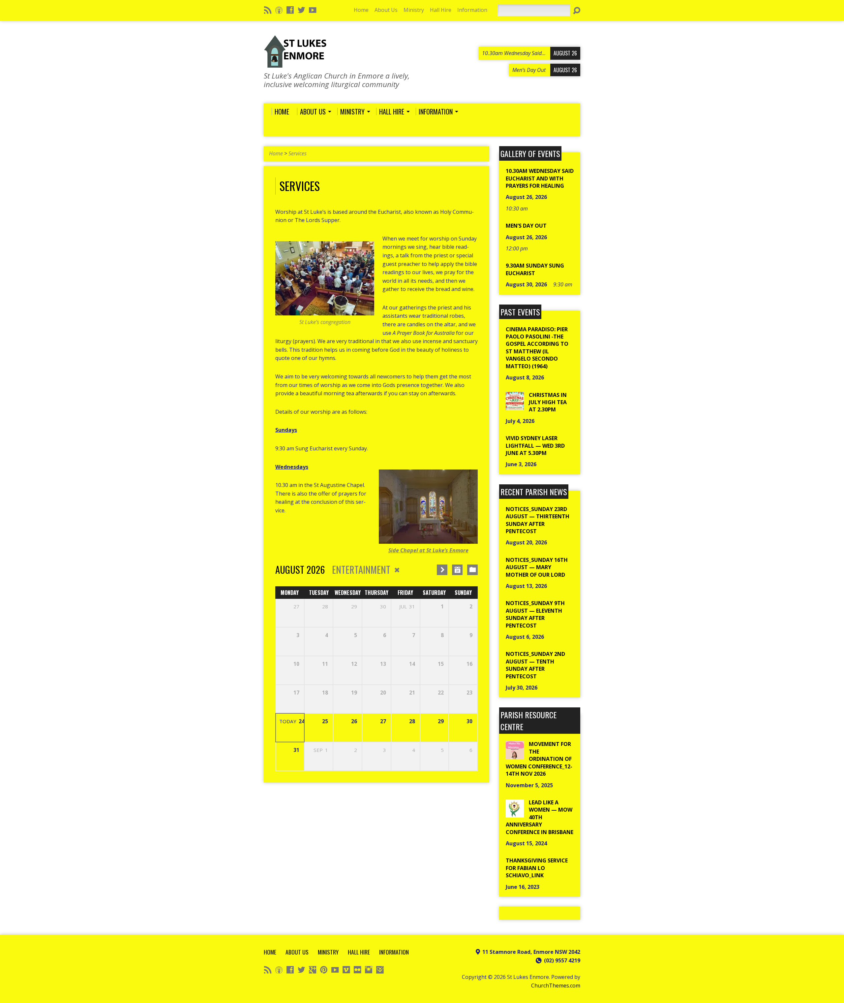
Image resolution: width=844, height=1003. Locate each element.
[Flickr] (357, 969)
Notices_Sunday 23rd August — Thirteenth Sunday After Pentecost (537, 520)
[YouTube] (312, 10)
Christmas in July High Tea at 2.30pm (548, 402)
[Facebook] (290, 10)
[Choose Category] (472, 570)
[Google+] (312, 969)
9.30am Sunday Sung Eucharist (535, 269)
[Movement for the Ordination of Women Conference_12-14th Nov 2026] (515, 755)
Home (361, 10)
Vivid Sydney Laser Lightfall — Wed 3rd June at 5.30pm (535, 446)
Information (472, 10)
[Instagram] (368, 969)
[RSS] (267, 10)
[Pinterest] (323, 969)
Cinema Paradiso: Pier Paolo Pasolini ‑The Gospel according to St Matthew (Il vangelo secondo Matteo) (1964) (537, 348)
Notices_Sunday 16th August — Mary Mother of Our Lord (537, 567)
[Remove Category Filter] (397, 569)
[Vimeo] (346, 969)
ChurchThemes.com (555, 985)
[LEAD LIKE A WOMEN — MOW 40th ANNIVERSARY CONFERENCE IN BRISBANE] (515, 814)
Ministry (414, 10)
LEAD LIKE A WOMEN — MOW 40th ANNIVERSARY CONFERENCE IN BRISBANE (539, 817)
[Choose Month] (457, 570)
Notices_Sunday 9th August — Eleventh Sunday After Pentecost (535, 614)
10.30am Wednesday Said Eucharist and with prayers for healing (540, 178)
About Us (386, 10)
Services (297, 153)
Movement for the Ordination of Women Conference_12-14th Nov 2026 (539, 758)
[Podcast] (279, 10)
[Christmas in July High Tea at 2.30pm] (515, 406)
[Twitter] (301, 10)
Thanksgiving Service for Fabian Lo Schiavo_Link (537, 868)
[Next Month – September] (442, 570)
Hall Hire (440, 10)
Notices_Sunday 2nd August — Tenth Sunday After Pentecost (535, 665)
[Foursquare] (379, 969)
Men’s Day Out (526, 225)
